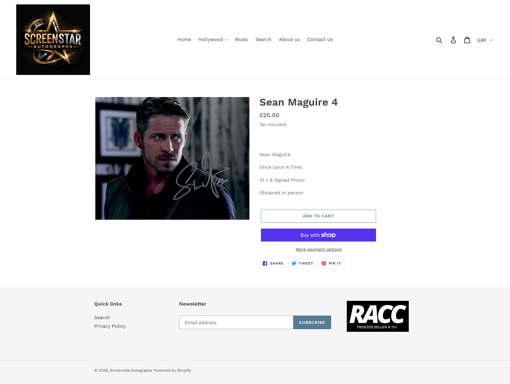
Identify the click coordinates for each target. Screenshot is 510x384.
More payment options (318, 249)
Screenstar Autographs (131, 370)
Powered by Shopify (172, 370)
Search (102, 317)
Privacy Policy (109, 326)
